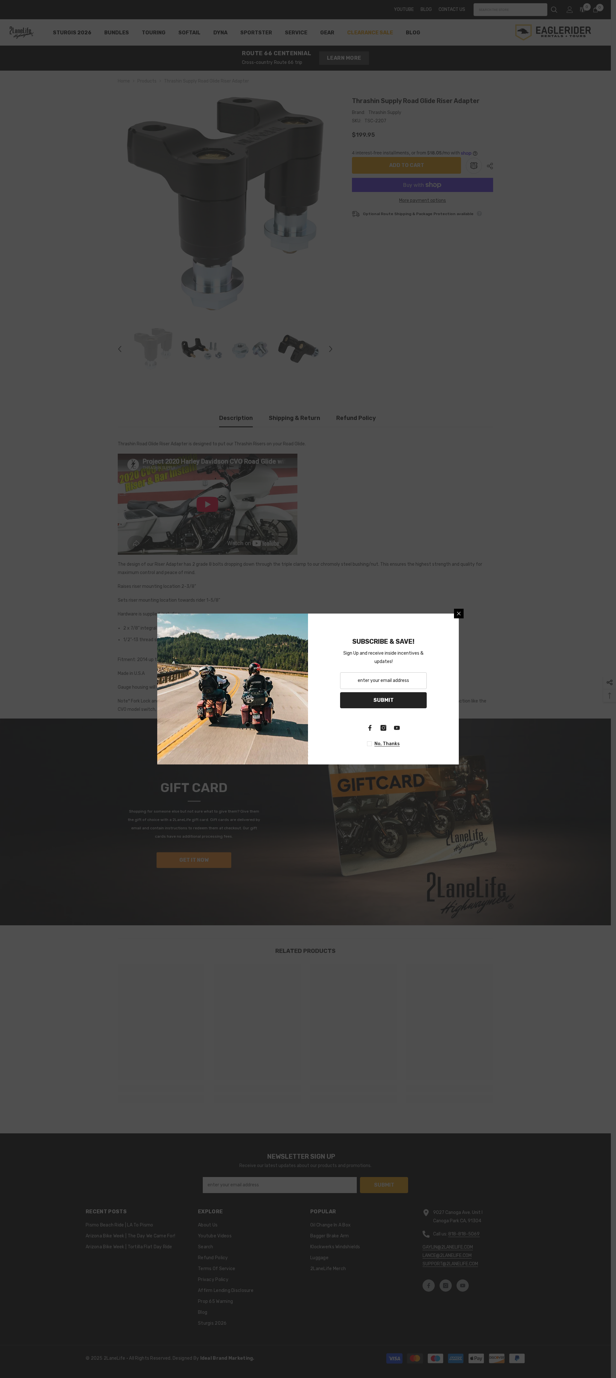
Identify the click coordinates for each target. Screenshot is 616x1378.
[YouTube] (397, 728)
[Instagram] (383, 728)
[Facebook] (370, 728)
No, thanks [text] (387, 743)
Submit (383, 700)
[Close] (459, 613)
